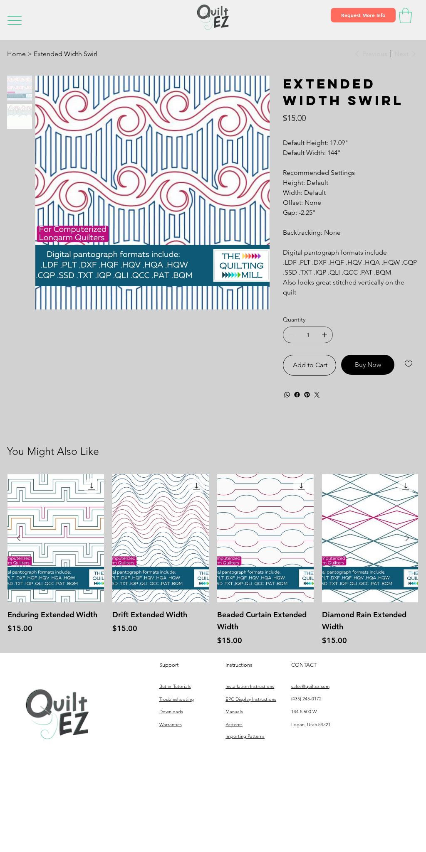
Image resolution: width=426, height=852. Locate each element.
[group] (213, 560)
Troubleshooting (176, 699)
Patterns (234, 724)
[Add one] (324, 335)
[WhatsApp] (287, 394)
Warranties (170, 724)
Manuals (234, 712)
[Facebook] (297, 394)
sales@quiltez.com (310, 686)
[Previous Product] (19, 538)
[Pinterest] (307, 394)
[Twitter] (317, 394)
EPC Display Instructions (250, 699)
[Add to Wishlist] (409, 364)
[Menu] (14, 20)
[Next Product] (407, 538)
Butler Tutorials (175, 686)
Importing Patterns (245, 736)
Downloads (171, 712)
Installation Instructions (249, 686)
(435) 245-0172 (306, 699)
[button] (363, 15)
